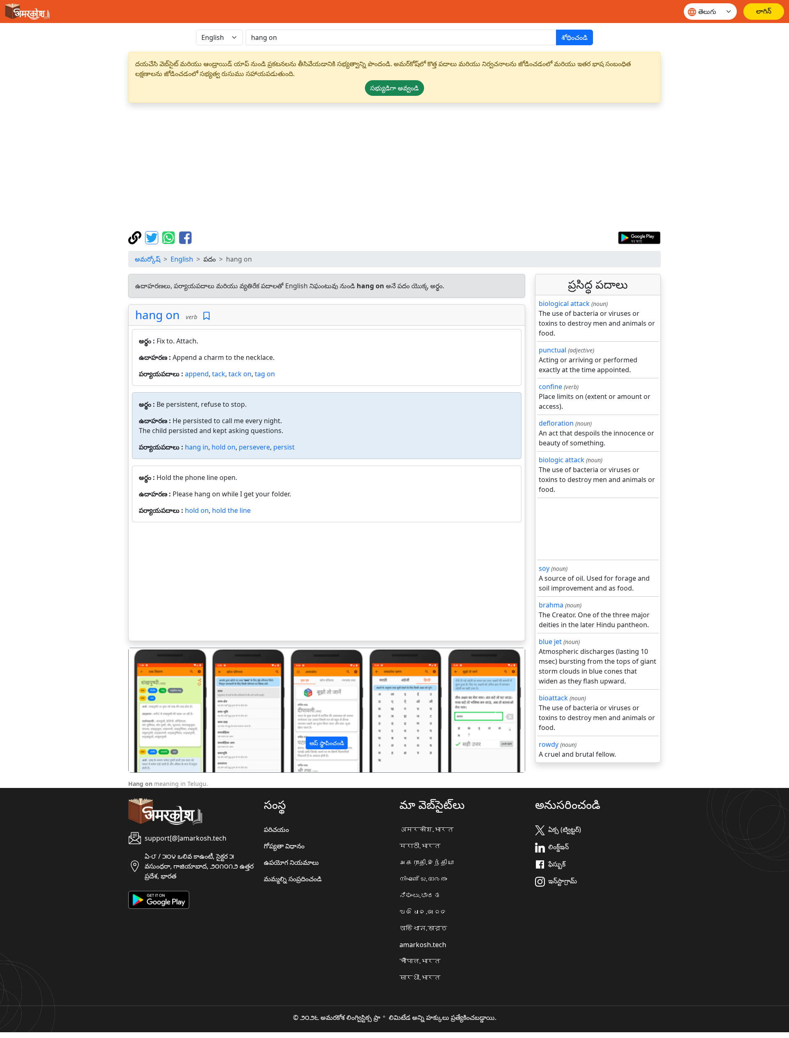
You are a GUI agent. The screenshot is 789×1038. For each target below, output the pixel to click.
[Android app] (158, 899)
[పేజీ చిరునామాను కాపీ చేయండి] (135, 236)
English (182, 259)
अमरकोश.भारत (426, 829)
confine (550, 386)
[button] (158, 710)
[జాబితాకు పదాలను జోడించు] (206, 316)
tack (218, 373)
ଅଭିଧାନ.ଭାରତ (423, 911)
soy (544, 568)
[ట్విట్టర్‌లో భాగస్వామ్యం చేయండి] (152, 236)
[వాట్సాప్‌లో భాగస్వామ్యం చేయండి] (169, 236)
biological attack (564, 303)
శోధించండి (574, 37)
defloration (556, 423)
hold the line (231, 510)
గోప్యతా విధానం (284, 845)
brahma (551, 604)
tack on (239, 373)
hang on (157, 314)
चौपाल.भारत (420, 961)
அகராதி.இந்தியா (426, 862)
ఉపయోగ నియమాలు (291, 862)
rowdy (548, 744)
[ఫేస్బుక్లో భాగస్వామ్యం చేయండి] (185, 236)
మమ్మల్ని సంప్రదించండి (293, 878)
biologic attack (561, 459)
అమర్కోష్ (147, 259)
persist (284, 447)
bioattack (553, 697)
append (197, 373)
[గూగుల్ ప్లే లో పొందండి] (639, 236)
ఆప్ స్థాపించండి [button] (326, 743)
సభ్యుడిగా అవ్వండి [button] (394, 88)
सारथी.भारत (420, 977)
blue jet (550, 641)
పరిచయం (276, 829)
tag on (265, 373)
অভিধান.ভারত (423, 928)
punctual (552, 349)
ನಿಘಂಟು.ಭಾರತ (420, 895)
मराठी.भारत (420, 845)
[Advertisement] (394, 167)
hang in (196, 447)
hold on (223, 447)
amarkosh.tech (422, 944)
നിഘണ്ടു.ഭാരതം (423, 878)
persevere (254, 447)
